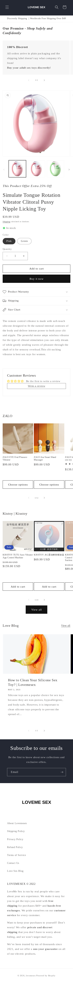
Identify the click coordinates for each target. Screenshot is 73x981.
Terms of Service (16, 855)
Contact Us (13, 863)
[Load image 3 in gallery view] (55, 168)
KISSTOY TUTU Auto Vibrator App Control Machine (18, 556)
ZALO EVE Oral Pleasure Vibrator (15, 458)
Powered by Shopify (45, 975)
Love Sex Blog (15, 871)
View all (36, 609)
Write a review (36, 386)
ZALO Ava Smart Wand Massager (45, 458)
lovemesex (31, 975)
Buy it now (37, 278)
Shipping (6, 222)
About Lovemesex (17, 823)
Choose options (18, 484)
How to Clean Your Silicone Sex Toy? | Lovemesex (32, 682)
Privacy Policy (15, 839)
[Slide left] (29, 80)
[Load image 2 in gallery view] (36, 168)
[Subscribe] (62, 772)
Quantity (7, 249)
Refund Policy (15, 847)
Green (24, 241)
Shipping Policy (16, 831)
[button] (7, 7)
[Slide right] (44, 80)
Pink (9, 241)
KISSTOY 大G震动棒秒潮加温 (49, 555)
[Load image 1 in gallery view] (17, 168)
